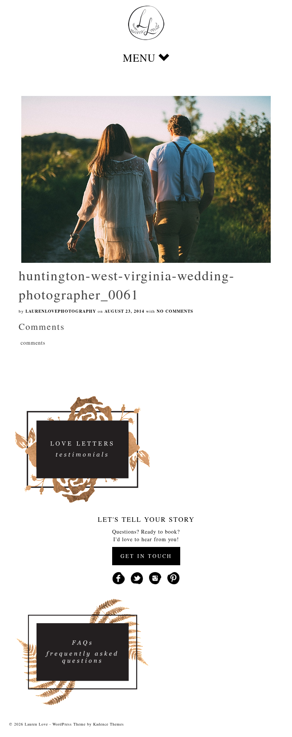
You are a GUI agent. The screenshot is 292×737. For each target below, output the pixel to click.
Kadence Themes (108, 724)
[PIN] (173, 577)
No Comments (175, 311)
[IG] (155, 577)
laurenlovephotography (60, 311)
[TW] (137, 577)
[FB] (119, 577)
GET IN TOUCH (146, 556)
